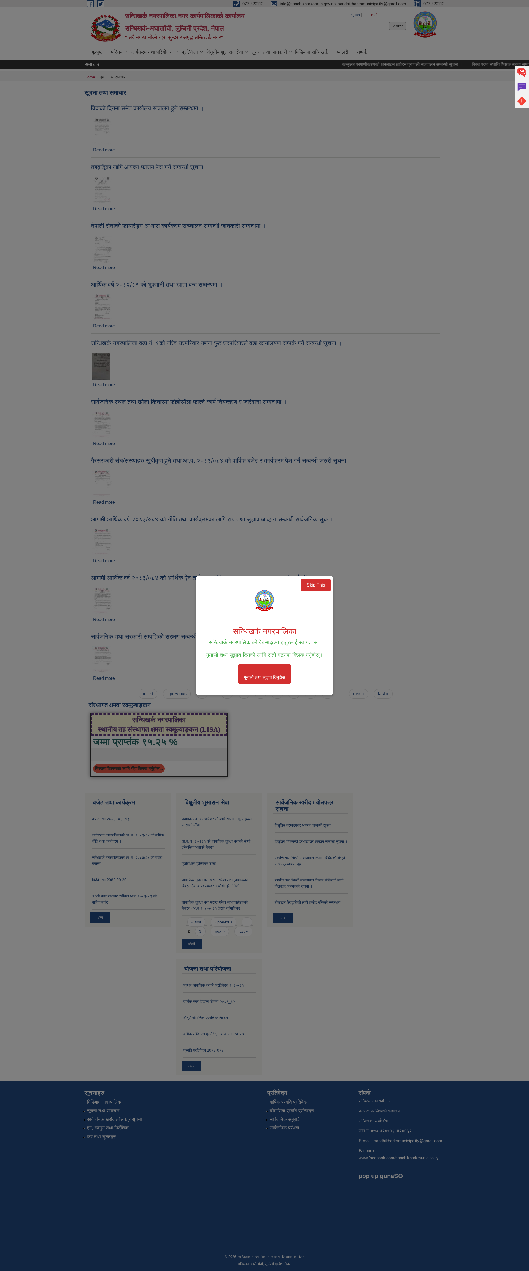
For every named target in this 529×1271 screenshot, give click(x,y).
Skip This (316, 585)
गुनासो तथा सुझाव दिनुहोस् (264, 677)
